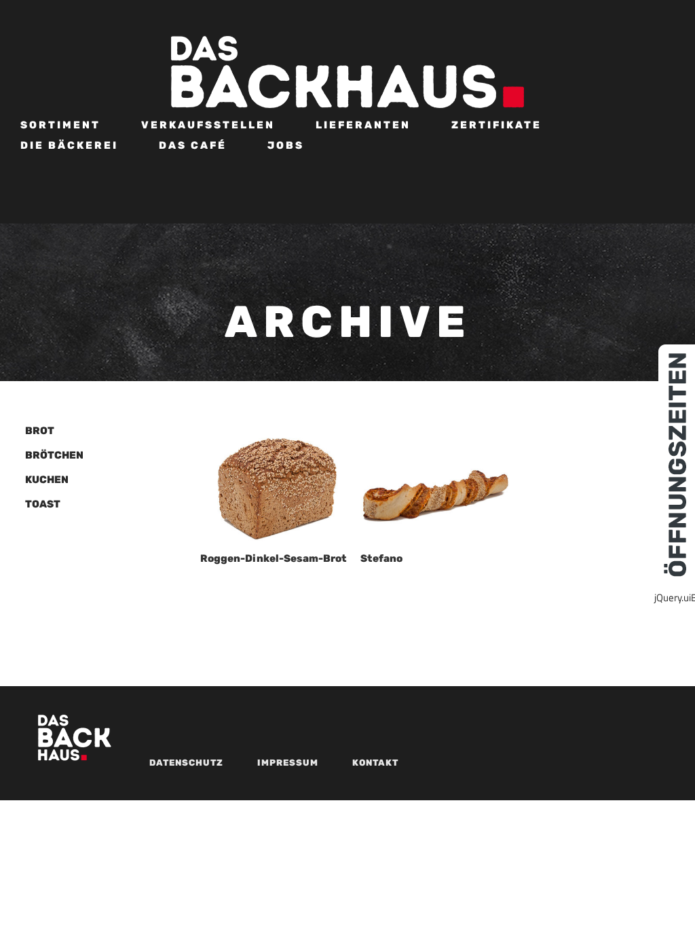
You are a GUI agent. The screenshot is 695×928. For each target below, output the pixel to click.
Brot (39, 431)
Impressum (287, 762)
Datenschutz (186, 762)
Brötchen (54, 455)
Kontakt (375, 762)
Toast (42, 504)
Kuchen (47, 480)
